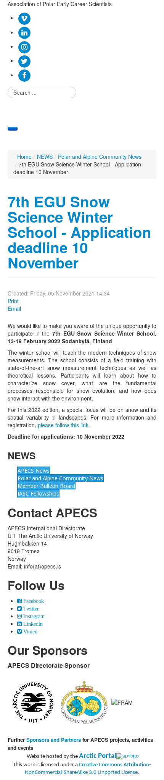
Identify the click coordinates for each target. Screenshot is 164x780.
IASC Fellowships (38, 493)
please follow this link (63, 425)
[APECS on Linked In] (24, 32)
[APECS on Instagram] (24, 46)
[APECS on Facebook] (24, 75)
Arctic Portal (97, 756)
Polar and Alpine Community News (99, 156)
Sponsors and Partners (53, 739)
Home (24, 156)
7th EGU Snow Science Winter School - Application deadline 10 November (79, 232)
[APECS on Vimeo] (24, 17)
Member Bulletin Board (46, 485)
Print (13, 301)
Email (14, 308)
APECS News (34, 470)
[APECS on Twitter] (24, 60)
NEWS (45, 156)
